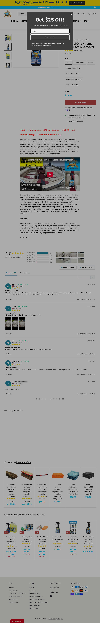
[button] (71, 14)
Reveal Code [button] (50, 37)
